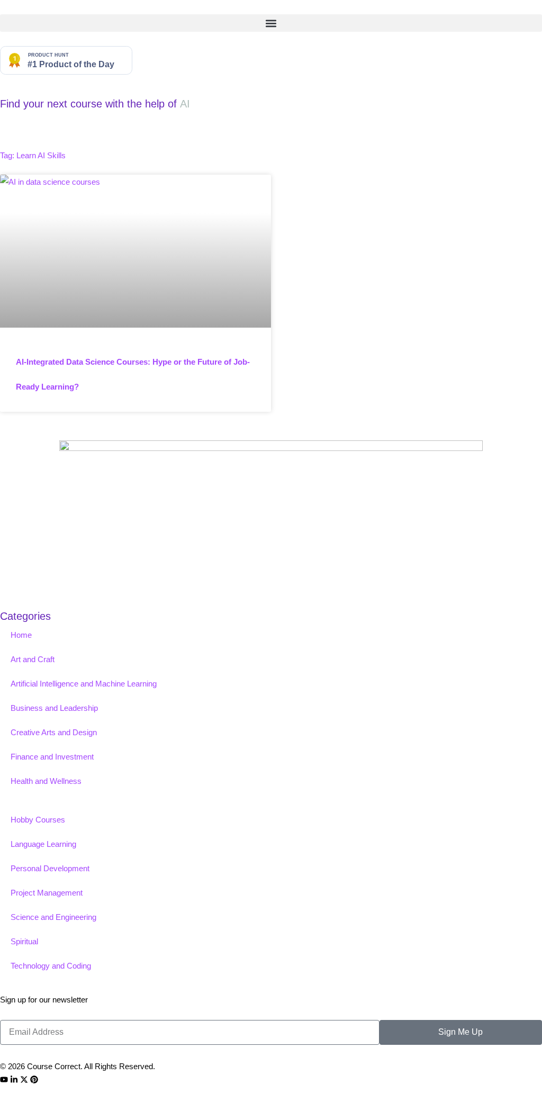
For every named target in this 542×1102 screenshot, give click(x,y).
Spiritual (24, 941)
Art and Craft (33, 659)
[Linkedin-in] (14, 1079)
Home (21, 634)
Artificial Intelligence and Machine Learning (84, 683)
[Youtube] (4, 1079)
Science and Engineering (53, 917)
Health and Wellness (46, 780)
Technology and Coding (51, 965)
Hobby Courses (38, 819)
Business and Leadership (54, 707)
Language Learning (43, 843)
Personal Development (50, 868)
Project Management (47, 892)
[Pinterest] (34, 1079)
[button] (271, 23)
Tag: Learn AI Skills (33, 155)
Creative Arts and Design (54, 732)
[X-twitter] (24, 1079)
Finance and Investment (52, 756)
